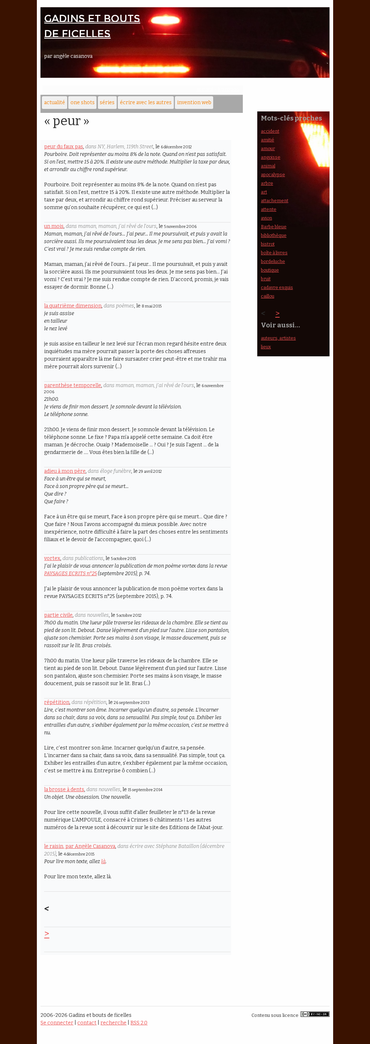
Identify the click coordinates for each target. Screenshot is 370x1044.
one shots (82, 102)
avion (266, 218)
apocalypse (273, 174)
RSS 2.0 (138, 1023)
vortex (52, 558)
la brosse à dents (64, 789)
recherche (113, 1023)
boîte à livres (274, 252)
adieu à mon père (65, 471)
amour (268, 148)
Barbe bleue (274, 226)
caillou (267, 296)
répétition (56, 702)
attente (268, 209)
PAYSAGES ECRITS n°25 (70, 573)
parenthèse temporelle (72, 385)
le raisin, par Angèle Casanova (79, 846)
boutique (270, 270)
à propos (228, 89)
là (103, 861)
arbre (267, 183)
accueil (204, 89)
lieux (266, 346)
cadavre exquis (277, 287)
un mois (54, 226)
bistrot (268, 244)
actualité (54, 102)
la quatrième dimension (73, 306)
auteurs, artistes (278, 338)
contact (86, 1023)
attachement (274, 200)
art (264, 192)
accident (270, 131)
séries (107, 102)
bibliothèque (274, 235)
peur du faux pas (63, 147)
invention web (194, 102)
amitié (267, 140)
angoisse (270, 157)
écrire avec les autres (146, 102)
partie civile (58, 615)
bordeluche (273, 261)
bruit (266, 278)
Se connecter (56, 1023)
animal (268, 166)
